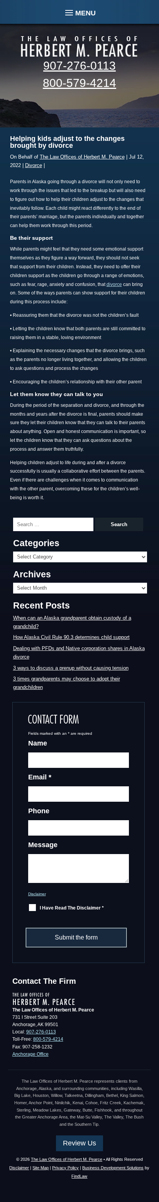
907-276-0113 (79, 65)
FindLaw (79, 1176)
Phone (38, 811)
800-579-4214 (79, 83)
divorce (114, 284)
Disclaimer (37, 894)
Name (37, 743)
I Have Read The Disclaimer (72, 908)
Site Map (40, 1167)
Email (39, 777)
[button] (79, 12)
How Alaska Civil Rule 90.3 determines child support (71, 637)
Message (43, 845)
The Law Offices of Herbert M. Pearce (82, 157)
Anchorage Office (30, 1054)
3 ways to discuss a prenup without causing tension (71, 668)
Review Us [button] (79, 1143)
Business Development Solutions (113, 1167)
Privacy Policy (65, 1167)
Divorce (33, 165)
